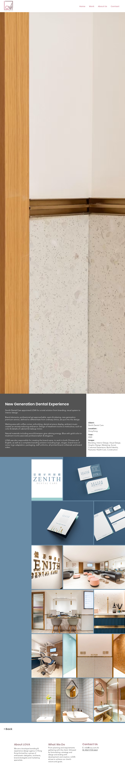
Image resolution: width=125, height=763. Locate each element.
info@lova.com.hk (91, 747)
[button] (91, 6)
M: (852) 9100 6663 (90, 750)
